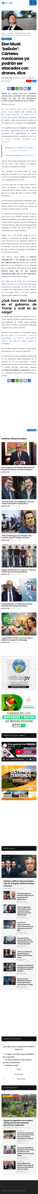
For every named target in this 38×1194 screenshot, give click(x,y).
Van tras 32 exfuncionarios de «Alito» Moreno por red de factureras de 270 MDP (25, 926)
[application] (19, 751)
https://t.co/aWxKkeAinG (19, 150)
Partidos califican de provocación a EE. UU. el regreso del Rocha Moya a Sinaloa (19, 883)
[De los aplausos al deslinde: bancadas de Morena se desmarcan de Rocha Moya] (19, 453)
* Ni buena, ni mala (11, 1065)
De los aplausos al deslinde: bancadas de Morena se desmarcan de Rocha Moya (18, 468)
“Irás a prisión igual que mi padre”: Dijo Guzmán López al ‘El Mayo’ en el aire (17, 537)
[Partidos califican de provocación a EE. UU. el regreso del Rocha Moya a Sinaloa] (19, 866)
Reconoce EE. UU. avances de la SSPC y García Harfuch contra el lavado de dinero (25, 941)
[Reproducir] (4, 759)
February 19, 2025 (28, 155)
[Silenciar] (31, 759)
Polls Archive (21, 1079)
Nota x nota (7, 856)
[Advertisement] (19, 406)
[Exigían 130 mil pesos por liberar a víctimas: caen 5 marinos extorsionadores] (19, 555)
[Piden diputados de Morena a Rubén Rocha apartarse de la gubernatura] (10, 895)
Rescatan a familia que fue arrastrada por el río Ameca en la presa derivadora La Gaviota (25, 1136)
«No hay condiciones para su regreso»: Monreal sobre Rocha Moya (24, 954)
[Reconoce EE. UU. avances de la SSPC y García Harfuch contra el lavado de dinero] (10, 940)
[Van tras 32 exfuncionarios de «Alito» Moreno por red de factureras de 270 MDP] (10, 924)
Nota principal (7, 1096)
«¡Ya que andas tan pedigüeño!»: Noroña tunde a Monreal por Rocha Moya (18, 503)
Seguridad (17, 1096)
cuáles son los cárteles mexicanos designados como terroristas (19, 139)
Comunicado (23, 1157)
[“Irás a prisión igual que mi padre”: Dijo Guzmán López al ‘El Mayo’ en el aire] (19, 521)
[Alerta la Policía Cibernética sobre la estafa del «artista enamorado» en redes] (10, 980)
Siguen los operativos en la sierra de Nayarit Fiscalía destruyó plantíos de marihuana (18, 1122)
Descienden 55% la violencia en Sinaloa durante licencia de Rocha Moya (17, 605)
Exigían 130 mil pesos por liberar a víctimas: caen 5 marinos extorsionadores (19, 571)
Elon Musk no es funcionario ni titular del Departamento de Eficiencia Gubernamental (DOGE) (19, 338)
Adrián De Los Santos (12, 1127)
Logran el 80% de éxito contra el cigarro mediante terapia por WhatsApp (17, 639)
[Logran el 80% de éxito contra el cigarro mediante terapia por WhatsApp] (19, 624)
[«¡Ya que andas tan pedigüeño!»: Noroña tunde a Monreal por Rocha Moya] (19, 487)
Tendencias (10, 33)
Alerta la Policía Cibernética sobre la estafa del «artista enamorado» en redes (25, 982)
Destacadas (20, 1145)
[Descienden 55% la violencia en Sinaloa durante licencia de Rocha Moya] (19, 589)
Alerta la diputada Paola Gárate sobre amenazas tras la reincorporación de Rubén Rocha (24, 911)
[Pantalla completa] (34, 759)
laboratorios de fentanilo (15, 284)
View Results (19, 1074)
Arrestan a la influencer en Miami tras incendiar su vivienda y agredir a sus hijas (25, 968)
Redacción (8, 78)
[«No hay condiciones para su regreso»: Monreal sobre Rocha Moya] (10, 953)
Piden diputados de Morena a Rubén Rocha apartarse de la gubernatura (25, 896)
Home (3, 33)
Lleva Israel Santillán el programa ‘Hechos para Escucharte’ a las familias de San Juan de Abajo (25, 1151)
